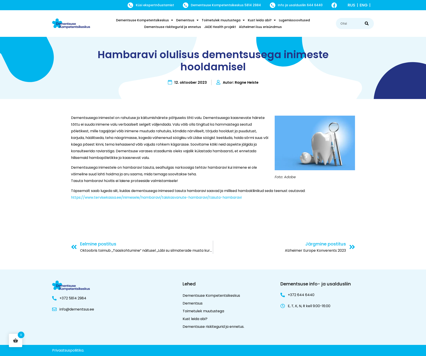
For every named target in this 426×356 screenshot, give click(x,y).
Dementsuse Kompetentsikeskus (142, 20)
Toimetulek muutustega (221, 20)
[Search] (367, 23)
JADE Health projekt (220, 27)
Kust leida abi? (260, 20)
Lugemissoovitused (294, 20)
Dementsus (185, 20)
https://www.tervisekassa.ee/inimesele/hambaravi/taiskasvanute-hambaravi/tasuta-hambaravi (156, 197)
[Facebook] (334, 5)
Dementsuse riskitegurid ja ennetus (172, 27)
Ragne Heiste (246, 82)
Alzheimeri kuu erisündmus (260, 27)
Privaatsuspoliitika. (68, 350)
